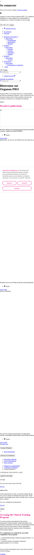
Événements (7, 61)
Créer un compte (22, 10)
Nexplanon (11, 52)
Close (11, 25)
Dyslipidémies (12, 40)
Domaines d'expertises (10, 37)
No (3, 486)
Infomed (6, 56)
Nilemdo (10, 54)
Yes (1, 486)
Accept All (24, 183)
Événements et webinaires (15, 65)
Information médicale (10, 459)
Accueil (10, 59)
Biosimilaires (11, 42)
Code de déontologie (10, 461)
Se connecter (7, 32)
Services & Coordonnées (7, 455)
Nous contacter (8, 463)
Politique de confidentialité (12, 466)
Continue (2, 554)
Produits (6, 45)
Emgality (10, 49)
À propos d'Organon (6, 448)
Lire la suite (3, 138)
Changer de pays (9, 76)
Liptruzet (10, 51)
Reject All (9, 183)
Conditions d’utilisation (11, 467)
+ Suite (6, 67)
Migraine (10, 44)
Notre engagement (9, 452)
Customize (17, 188)
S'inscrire (6, 33)
